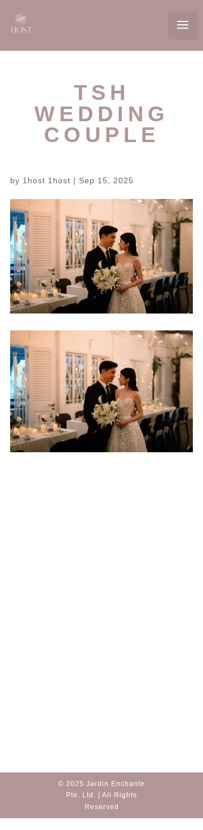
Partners (104, 602)
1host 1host (46, 180)
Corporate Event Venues (109, 654)
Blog (101, 588)
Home (101, 573)
